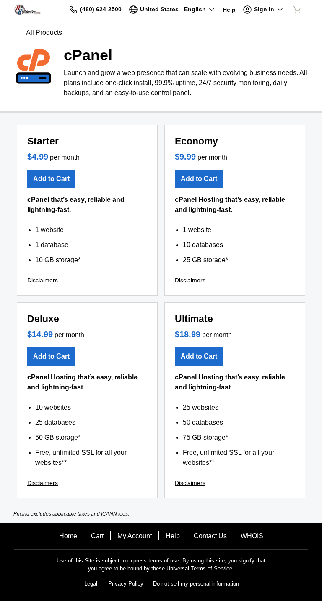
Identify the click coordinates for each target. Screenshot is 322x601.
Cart (97, 535)
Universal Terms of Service (199, 568)
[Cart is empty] (297, 9)
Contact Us (210, 535)
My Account (134, 535)
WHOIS (252, 535)
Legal (90, 583)
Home (68, 535)
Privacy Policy (125, 583)
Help (173, 535)
